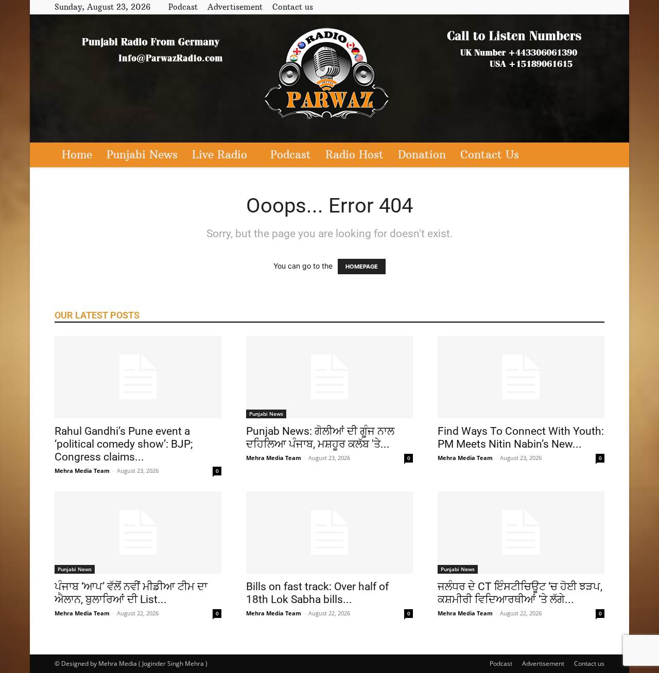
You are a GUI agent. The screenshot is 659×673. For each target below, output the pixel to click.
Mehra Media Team (82, 470)
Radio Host (354, 155)
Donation (422, 155)
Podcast (183, 7)
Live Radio (219, 155)
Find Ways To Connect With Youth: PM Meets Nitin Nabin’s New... (521, 437)
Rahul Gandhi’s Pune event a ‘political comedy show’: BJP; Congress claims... (124, 444)
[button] (592, 156)
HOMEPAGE (361, 266)
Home (77, 155)
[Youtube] (596, 7)
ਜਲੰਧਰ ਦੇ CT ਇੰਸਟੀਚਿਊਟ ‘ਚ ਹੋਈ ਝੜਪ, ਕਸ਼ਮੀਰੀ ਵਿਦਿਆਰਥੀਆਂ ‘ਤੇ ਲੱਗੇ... (520, 593)
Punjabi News (142, 155)
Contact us (292, 7)
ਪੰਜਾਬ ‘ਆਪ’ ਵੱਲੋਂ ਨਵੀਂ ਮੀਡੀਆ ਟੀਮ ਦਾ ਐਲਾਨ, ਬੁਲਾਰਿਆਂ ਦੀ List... (131, 593)
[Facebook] (562, 7)
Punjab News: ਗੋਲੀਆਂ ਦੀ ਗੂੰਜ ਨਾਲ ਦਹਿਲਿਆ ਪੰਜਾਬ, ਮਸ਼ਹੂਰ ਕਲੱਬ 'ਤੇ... (320, 437)
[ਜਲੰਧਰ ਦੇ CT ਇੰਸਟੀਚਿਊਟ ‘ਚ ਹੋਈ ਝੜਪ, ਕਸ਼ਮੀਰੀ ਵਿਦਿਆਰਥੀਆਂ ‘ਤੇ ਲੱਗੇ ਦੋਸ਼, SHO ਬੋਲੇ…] (521, 532)
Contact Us (489, 155)
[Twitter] (579, 7)
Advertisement (235, 7)
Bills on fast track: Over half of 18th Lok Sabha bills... (317, 593)
